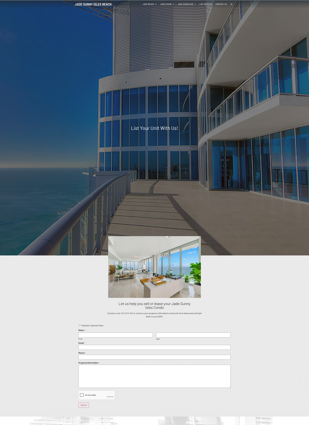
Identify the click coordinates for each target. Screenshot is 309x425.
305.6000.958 (127, 313)
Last (158, 339)
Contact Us (221, 4)
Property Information (88, 363)
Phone (82, 353)
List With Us (205, 4)
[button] (149, 4)
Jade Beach (148, 4)
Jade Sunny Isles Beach (93, 4)
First (80, 339)
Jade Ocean (166, 4)
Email (81, 343)
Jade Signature (185, 4)
